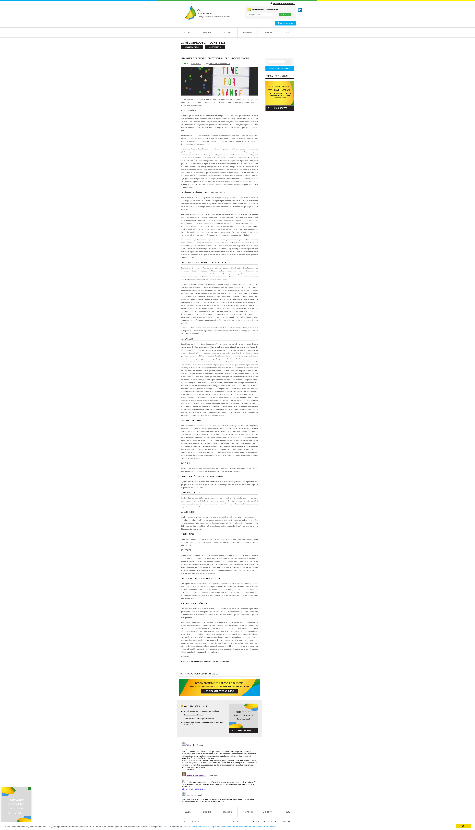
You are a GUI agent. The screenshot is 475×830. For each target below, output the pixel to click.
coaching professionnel (235, 586)
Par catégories (215, 47)
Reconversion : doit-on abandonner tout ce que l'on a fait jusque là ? (203, 723)
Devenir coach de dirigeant (193, 715)
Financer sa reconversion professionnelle (199, 718)
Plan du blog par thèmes (279, 69)
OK (463, 826)
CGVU (48, 826)
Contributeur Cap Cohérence (219, 64)
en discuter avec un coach (220, 691)
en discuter (280, 108)
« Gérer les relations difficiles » (16, 806)
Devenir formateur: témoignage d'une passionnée (202, 711)
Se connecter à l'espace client (284, 3)
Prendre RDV (244, 730)
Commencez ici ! (287, 23)
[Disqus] (219, 772)
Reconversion (196, 64)
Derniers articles (192, 47)
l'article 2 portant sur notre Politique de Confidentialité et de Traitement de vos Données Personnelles (229, 826)
